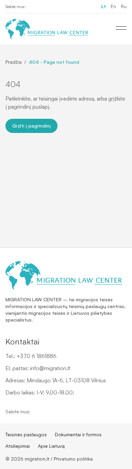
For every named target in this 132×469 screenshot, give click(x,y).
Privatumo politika (73, 459)
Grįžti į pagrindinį (31, 126)
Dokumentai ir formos (78, 434)
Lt (103, 6)
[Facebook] (32, 7)
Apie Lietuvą (51, 446)
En (113, 6)
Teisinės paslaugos (26, 434)
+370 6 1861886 (37, 356)
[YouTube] (43, 7)
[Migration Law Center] (46, 29)
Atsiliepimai (17, 446)
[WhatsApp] (54, 7)
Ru (124, 6)
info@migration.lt (50, 368)
